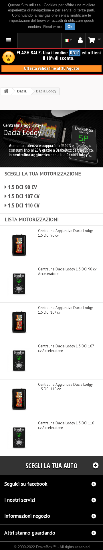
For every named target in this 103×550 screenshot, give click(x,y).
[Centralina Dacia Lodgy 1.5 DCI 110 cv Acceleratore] (19, 437)
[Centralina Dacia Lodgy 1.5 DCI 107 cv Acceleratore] (19, 360)
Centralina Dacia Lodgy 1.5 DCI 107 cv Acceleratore (66, 348)
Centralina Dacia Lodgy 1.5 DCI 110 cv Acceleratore (66, 425)
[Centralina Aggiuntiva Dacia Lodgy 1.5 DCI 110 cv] (19, 398)
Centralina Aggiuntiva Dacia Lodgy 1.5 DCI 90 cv (65, 233)
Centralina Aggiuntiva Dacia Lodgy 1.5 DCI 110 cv (65, 386)
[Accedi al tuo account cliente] (80, 40)
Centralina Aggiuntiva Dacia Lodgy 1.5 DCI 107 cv (65, 310)
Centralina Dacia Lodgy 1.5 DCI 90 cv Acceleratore (67, 271)
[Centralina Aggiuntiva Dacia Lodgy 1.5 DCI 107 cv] (19, 322)
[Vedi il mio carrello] (94, 40)
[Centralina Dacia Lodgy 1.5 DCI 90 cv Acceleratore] (19, 283)
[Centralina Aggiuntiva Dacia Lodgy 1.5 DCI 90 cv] (19, 245)
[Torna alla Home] (6, 91)
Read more (52, 27)
